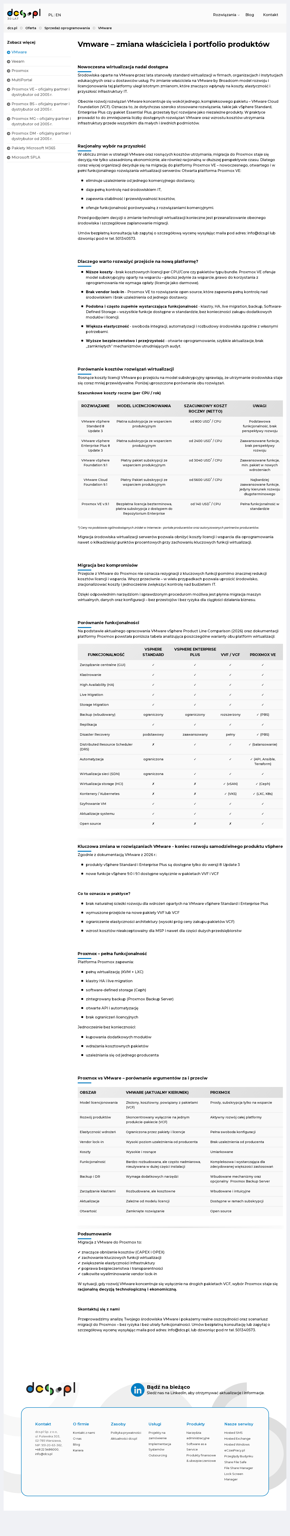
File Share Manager (238, 1468)
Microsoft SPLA (26, 157)
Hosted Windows (236, 1444)
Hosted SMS (233, 1432)
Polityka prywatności (126, 1432)
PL (50, 15)
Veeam (18, 61)
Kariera (78, 1450)
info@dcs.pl (43, 1454)
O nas (77, 1438)
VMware (19, 52)
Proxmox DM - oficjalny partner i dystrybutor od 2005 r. (41, 136)
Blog (249, 15)
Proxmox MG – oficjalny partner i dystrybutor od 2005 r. (41, 121)
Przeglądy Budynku (238, 1456)
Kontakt (270, 15)
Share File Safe (235, 1462)
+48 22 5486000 (46, 1449)
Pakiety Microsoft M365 (33, 148)
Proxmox (20, 71)
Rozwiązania (224, 15)
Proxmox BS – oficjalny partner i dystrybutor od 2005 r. (41, 107)
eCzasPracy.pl (234, 1450)
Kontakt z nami (84, 1432)
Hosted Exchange (237, 1438)
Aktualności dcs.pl (124, 1438)
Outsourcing (158, 1455)
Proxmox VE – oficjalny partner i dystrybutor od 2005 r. (41, 92)
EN (58, 15)
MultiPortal (22, 80)
